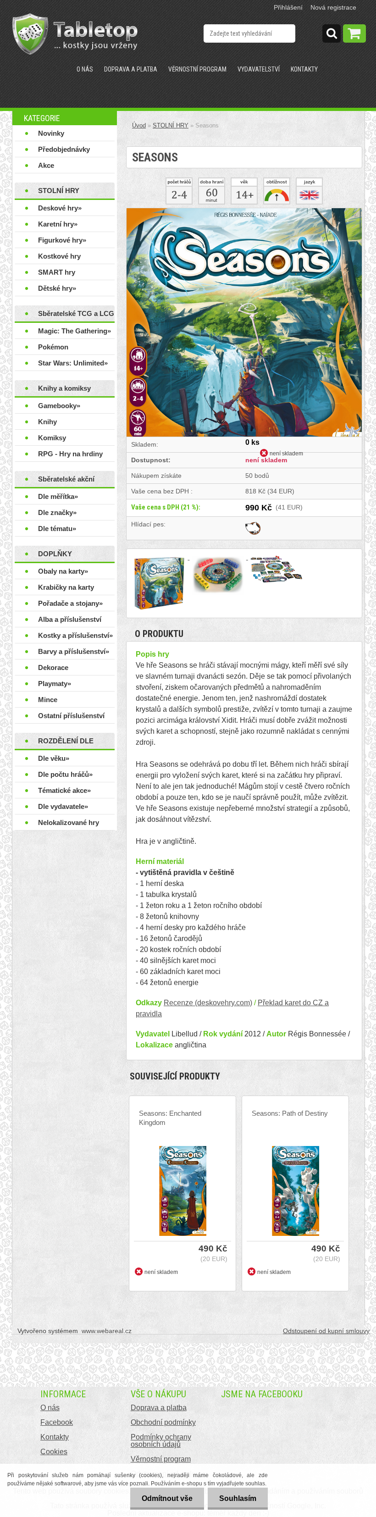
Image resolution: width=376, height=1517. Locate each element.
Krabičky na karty (66, 587)
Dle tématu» (57, 528)
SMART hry (56, 272)
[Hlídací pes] (252, 524)
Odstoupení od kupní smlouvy (326, 1330)
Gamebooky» (59, 406)
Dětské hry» (57, 288)
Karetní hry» (57, 224)
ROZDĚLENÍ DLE (66, 741)
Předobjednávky (64, 149)
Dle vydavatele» (63, 806)
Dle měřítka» (58, 496)
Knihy (47, 422)
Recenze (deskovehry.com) (208, 1003)
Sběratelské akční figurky (66, 481)
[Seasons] (244, 212)
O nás (85, 69)
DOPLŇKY (55, 554)
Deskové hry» (60, 208)
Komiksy (52, 438)
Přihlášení (288, 7)
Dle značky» (57, 512)
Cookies (53, 1452)
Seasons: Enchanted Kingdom (170, 1117)
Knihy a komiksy (64, 388)
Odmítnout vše (167, 1498)
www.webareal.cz (107, 1330)
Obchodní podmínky (163, 1422)
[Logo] (75, 34)
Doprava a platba (130, 69)
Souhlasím (237, 1498)
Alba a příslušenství (69, 619)
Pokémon (53, 347)
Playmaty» (54, 683)
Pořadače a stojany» (70, 603)
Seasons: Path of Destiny (290, 1113)
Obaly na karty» (63, 571)
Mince (47, 699)
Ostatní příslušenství (71, 716)
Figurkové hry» (62, 240)
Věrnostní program (197, 69)
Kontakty (304, 69)
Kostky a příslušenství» (75, 635)
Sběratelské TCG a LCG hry (76, 315)
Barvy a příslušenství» (73, 651)
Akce (46, 165)
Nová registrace (333, 7)
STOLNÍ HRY (58, 190)
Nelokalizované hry (68, 822)
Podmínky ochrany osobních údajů (161, 1440)
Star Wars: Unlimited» (73, 363)
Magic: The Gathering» (74, 331)
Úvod (139, 125)
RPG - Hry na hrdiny (70, 454)
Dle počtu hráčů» (65, 774)
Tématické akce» (64, 790)
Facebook (56, 1422)
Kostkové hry (59, 256)
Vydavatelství (259, 69)
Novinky (51, 133)
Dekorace (53, 667)
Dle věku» (53, 758)
